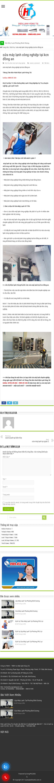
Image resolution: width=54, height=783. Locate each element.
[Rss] (27, 776)
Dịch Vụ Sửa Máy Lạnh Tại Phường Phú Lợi (28, 642)
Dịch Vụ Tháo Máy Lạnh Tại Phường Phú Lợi (29, 621)
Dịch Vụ (12, 47)
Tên (4, 479)
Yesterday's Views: (8, 535)
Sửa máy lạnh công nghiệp (17, 63)
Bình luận (6, 457)
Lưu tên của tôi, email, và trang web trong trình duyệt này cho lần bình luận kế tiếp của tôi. (26, 503)
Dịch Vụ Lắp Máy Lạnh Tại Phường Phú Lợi (28, 631)
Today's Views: (6, 532)
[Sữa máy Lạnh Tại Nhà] (27, 11)
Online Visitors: (7, 529)
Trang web (6, 495)
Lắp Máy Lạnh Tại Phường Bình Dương (27, 601)
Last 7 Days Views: (8, 537)
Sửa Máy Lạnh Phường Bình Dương (17, 43)
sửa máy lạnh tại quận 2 (40, 440)
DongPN (29, 774)
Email (5, 487)
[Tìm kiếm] (44, 517)
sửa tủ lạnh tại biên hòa (13, 437)
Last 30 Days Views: (8, 540)
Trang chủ (5, 47)
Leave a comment (35, 63)
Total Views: (6, 543)
